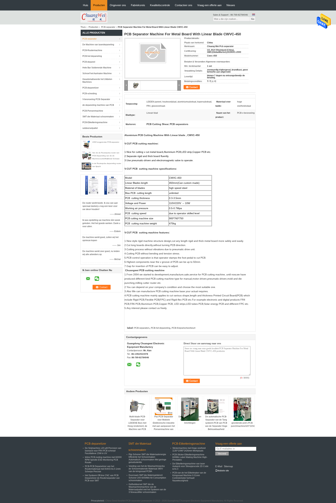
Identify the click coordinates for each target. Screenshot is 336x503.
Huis (85, 5)
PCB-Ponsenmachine (92, 111)
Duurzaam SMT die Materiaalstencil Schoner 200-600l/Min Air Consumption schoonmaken (147, 478)
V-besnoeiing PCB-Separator (96, 99)
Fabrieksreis (138, 5)
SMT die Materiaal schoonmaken (98, 116)
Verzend (222, 453)
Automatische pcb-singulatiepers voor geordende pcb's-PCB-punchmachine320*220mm (243, 421)
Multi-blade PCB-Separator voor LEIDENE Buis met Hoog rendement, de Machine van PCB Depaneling (137, 424)
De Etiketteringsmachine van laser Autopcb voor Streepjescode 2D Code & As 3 (190, 466)
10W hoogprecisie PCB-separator (105, 142)
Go (252, 19)
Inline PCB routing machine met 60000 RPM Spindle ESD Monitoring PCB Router (103, 460)
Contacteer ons (183, 5)
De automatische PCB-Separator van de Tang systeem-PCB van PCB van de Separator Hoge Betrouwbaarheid (216, 422)
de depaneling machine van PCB (98, 105)
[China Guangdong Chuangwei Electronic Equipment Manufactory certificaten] (92, 185)
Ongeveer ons (118, 5)
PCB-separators (141, 328)
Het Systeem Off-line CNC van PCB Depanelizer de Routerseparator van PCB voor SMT (102, 478)
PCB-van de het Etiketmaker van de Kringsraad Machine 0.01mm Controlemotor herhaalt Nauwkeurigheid (189, 477)
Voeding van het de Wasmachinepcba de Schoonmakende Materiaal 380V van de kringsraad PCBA (147, 469)
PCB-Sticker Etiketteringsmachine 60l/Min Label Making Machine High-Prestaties (189, 457)
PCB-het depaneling (92, 56)
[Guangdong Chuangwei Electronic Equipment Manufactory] (93, 17)
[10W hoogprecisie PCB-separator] (86, 144)
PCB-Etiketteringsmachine (94, 122)
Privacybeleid (97, 501)
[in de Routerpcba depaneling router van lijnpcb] (86, 166)
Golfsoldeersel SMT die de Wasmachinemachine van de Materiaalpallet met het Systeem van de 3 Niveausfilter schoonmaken (147, 488)
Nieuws (230, 5)
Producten (99, 5)
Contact (193, 87)
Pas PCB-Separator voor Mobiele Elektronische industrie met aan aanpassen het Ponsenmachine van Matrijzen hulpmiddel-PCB (163, 426)
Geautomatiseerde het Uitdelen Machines (97, 80)
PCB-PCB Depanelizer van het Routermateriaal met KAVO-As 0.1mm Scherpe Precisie (103, 469)
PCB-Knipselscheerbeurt (183, 328)
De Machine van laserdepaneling (98, 44)
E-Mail (218, 466)
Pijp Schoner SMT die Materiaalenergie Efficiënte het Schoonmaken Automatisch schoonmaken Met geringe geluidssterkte (147, 458)
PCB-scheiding (89, 93)
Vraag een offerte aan (209, 5)
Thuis (83, 27)
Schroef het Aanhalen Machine (97, 73)
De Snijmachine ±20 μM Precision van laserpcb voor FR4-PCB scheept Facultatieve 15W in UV (103, 451)
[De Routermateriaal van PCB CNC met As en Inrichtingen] (190, 409)
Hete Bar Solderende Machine (96, 67)
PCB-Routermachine (92, 50)
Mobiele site (223, 470)
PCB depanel (88, 62)
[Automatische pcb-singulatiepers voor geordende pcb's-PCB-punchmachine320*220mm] (242, 409)
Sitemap (228, 466)
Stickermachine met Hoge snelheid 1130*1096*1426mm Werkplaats (189, 449)
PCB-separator (108, 27)
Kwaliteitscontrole (160, 5)
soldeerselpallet (90, 128)
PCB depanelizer (90, 88)
